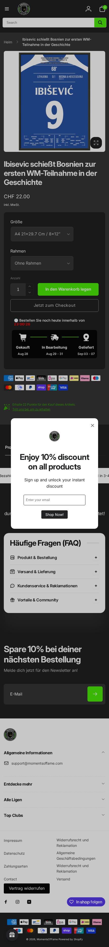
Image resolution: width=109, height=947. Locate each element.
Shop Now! (54, 514)
